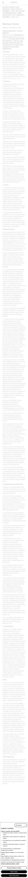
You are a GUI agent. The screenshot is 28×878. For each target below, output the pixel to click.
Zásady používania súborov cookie (10, 863)
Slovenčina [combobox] (19, 825)
